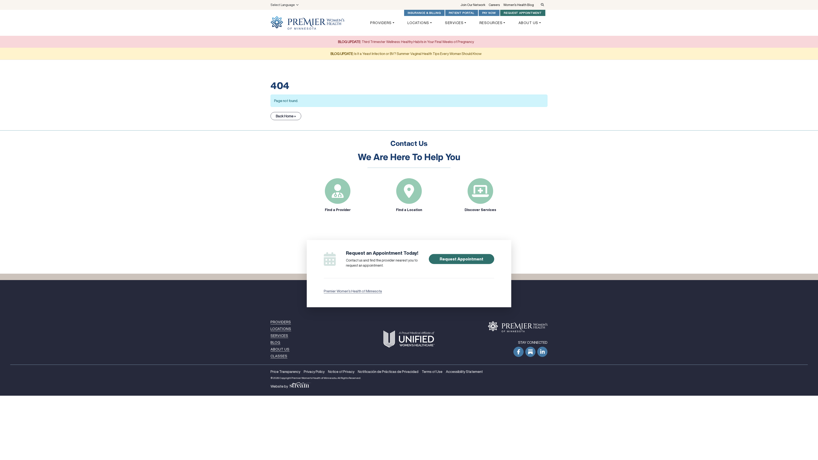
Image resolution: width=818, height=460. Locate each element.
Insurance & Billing (424, 12)
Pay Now (489, 12)
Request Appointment (523, 12)
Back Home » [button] (286, 116)
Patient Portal (461, 12)
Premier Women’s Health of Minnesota (353, 291)
